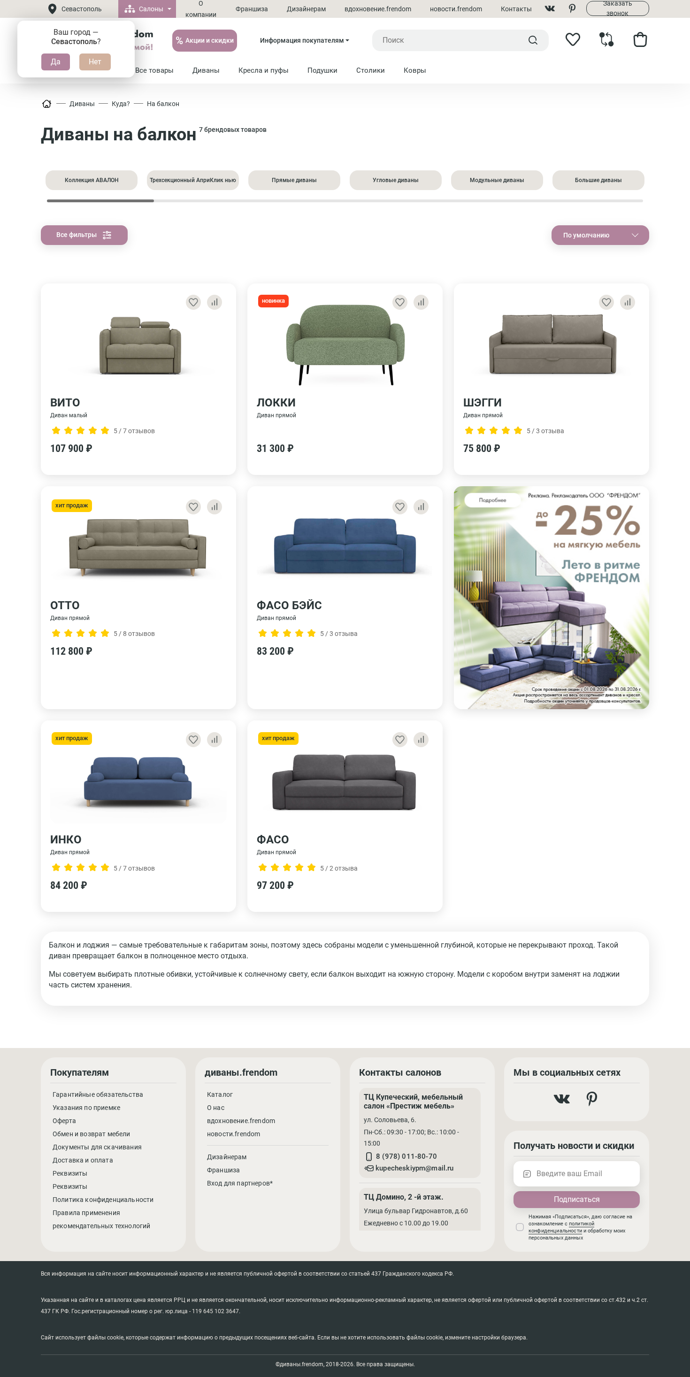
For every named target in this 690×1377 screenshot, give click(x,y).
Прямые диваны (294, 180)
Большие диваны (598, 180)
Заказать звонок (617, 8)
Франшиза (252, 9)
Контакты (516, 9)
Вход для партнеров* (240, 1183)
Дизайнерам (306, 9)
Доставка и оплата (83, 1160)
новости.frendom (456, 9)
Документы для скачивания (97, 1147)
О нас (215, 1107)
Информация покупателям (302, 40)
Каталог (220, 1094)
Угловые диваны (396, 180)
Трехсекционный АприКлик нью (193, 180)
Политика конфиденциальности (103, 1199)
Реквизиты (70, 1173)
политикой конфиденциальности (561, 1227)
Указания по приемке (86, 1107)
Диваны (82, 103)
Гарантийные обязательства (98, 1094)
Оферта (64, 1121)
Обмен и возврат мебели (91, 1134)
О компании (200, 9)
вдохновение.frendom (378, 9)
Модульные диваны (497, 180)
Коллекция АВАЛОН (92, 180)
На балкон (163, 103)
